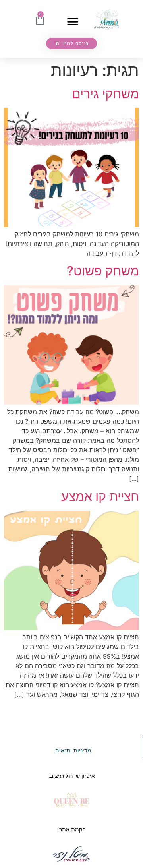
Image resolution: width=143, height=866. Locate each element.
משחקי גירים (105, 93)
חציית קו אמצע (100, 496)
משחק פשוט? (103, 271)
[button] (72, 22)
